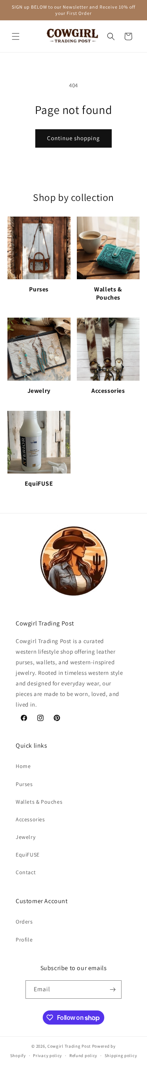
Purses (24, 784)
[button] (15, 36)
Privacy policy (47, 1055)
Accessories (30, 819)
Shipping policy (121, 1055)
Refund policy (83, 1055)
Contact (26, 872)
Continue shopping (73, 138)
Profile (24, 939)
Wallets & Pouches (39, 801)
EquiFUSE (28, 854)
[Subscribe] (112, 989)
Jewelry (25, 836)
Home (23, 766)
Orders (24, 921)
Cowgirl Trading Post (69, 1046)
